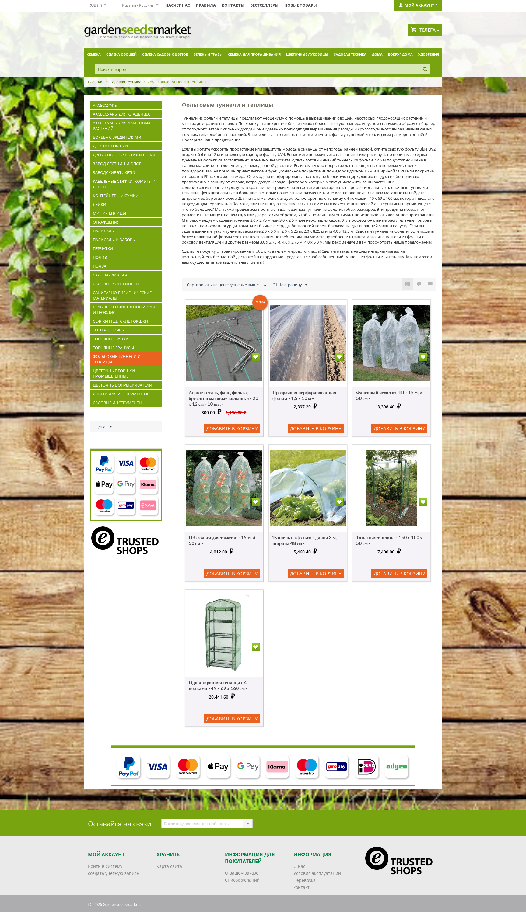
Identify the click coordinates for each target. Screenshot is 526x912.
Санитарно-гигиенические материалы (122, 295)
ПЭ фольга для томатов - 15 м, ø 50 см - (222, 540)
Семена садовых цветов (165, 54)
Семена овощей (121, 54)
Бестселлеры (264, 5)
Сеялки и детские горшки (120, 321)
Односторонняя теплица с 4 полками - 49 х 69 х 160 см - (218, 685)
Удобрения (428, 54)
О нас (299, 866)
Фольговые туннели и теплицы (117, 359)
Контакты (233, 5)
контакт (301, 887)
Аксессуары (105, 105)
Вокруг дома (400, 54)
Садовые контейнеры (116, 283)
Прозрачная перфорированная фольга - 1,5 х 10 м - (304, 395)
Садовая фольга (110, 275)
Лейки (99, 204)
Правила (206, 5)
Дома (377, 54)
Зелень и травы (208, 54)
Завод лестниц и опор (117, 163)
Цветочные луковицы (307, 54)
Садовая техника (350, 54)
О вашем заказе (241, 873)
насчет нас (177, 5)
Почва (99, 266)
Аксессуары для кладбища (121, 114)
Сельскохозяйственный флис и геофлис (125, 309)
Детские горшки (110, 146)
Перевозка (304, 880)
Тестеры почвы (109, 330)
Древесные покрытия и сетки (124, 155)
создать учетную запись (113, 873)
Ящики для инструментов (121, 394)
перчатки (103, 248)
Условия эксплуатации (317, 873)
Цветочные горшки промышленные (114, 373)
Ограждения (106, 222)
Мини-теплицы (109, 213)
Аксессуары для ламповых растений (121, 125)
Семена (94, 54)
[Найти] (425, 70)
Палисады (104, 231)
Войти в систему (105, 866)
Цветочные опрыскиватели (122, 385)
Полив (100, 257)
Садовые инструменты (117, 402)
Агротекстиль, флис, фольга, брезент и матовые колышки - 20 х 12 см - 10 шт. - (223, 398)
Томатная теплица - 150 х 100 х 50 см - (389, 540)
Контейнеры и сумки (116, 195)
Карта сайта (169, 866)
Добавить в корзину (232, 428)
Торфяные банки (111, 339)
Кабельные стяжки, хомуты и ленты (124, 184)
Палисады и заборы (114, 239)
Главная (95, 82)
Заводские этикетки (115, 172)
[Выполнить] (247, 823)
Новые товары (300, 5)
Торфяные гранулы (113, 347)
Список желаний (242, 880)
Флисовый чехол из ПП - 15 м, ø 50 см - (389, 395)
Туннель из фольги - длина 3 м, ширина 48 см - (304, 540)
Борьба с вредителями (117, 137)
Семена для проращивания (254, 54)
